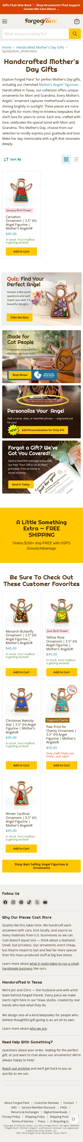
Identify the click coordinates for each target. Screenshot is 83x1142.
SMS (14, 1107)
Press (41, 1121)
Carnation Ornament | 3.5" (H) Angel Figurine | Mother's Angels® (21, 223)
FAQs (63, 1107)
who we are (38, 1028)
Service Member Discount (38, 1107)
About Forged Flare (16, 1103)
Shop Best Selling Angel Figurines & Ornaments (41, 866)
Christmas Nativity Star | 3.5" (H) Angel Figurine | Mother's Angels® (21, 726)
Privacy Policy (11, 1117)
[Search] (75, 34)
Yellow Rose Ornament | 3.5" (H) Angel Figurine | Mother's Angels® (61, 643)
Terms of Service (22, 1121)
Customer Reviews (46, 1103)
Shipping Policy (35, 1117)
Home (7, 47)
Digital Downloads (55, 1112)
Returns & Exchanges (25, 1112)
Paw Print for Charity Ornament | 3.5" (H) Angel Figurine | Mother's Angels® (61, 734)
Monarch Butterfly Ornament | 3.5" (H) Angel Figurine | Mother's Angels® (21, 637)
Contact (69, 1103)
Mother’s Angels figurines (58, 84)
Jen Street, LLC (30, 1125)
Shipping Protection (63, 1117)
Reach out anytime (16, 1068)
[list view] (76, 159)
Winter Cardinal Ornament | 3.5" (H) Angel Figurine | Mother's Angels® (21, 819)
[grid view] (66, 159)
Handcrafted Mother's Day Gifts (40, 47)
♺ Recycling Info (60, 1121)
